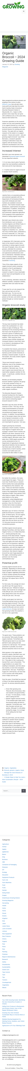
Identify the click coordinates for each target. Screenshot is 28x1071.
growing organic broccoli (17, 156)
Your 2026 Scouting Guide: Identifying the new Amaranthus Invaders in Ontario (13, 1002)
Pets (3, 949)
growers (12, 770)
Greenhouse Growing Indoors (11, 898)
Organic (6, 768)
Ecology (4, 872)
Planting (4, 951)
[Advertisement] (14, 23)
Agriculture (5, 844)
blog (3, 857)
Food (3, 885)
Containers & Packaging (9, 864)
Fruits (4, 887)
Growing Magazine (7, 900)
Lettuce (4, 931)
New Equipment (7, 933)
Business (5, 859)
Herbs (4, 908)
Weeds (4, 987)
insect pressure (6, 609)
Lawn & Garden (7, 928)
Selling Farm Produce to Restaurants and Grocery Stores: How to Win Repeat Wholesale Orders (13, 1008)
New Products (6, 936)
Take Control (6, 972)
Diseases (5, 867)
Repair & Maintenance (8, 957)
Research (5, 959)
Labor (4, 923)
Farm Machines (6, 882)
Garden (4, 890)
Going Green (6, 893)
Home (4, 910)
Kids (3, 921)
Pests (4, 946)
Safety (4, 962)
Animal (4, 846)
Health (4, 905)
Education (5, 875)
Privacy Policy (19, 1068)
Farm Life (5, 880)
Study (22, 770)
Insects (4, 916)
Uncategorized (6, 982)
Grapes (4, 895)
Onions (4, 939)
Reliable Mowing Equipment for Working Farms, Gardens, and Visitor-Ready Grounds (13, 1021)
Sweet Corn (5, 969)
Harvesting (5, 903)
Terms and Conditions (10, 1068)
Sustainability (6, 967)
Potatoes (5, 954)
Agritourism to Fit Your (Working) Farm (13, 1025)
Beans (4, 854)
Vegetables (13, 768)
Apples (4, 849)
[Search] (24, 791)
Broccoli (6, 770)
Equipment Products (8, 877)
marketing (12, 260)
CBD (3, 862)
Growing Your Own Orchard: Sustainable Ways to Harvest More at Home (13, 1014)
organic (17, 770)
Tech (3, 974)
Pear (3, 944)
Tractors (4, 980)
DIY (3, 869)
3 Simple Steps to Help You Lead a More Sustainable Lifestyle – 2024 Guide (13, 779)
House (4, 913)
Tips (3, 977)
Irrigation (4, 918)
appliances (5, 852)
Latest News (6, 926)
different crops (6, 104)
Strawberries (6, 964)
